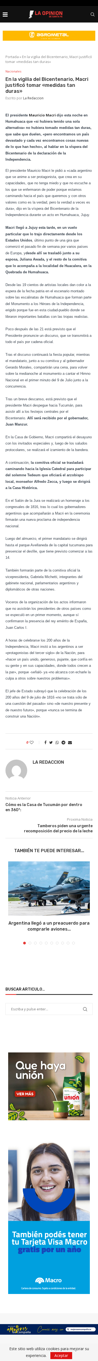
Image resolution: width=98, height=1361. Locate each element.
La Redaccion (33, 98)
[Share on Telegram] (63, 742)
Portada (12, 56)
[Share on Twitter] (51, 742)
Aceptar (61, 1355)
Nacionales (13, 71)
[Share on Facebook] (45, 742)
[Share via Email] (70, 742)
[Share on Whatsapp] (57, 742)
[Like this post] (35, 742)
